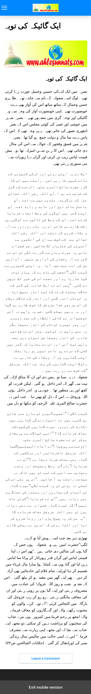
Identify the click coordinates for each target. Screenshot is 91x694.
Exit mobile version (46, 687)
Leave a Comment (46, 658)
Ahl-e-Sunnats (46, 8)
